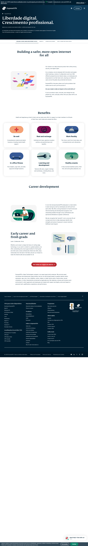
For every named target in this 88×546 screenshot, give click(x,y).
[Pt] (2, 13)
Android (6, 314)
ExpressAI (28, 320)
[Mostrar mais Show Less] (82, 296)
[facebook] (79, 354)
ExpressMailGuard (30, 316)
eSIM (27, 318)
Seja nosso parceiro (52, 306)
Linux (5, 316)
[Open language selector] (71, 8)
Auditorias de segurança (31, 332)
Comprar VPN (51, 324)
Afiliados (49, 308)
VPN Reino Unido (8, 336)
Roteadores (6, 318)
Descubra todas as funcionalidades (34, 306)
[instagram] (82, 354)
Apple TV (6, 320)
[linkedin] (74, 354)
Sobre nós (28, 326)
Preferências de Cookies (58, 354)
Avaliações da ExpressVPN (32, 336)
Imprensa (28, 340)
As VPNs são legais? (34, 296)
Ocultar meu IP (51, 338)
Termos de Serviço (47, 354)
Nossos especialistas (30, 338)
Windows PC (7, 310)
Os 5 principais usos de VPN (54, 340)
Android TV (6, 324)
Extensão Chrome (8, 326)
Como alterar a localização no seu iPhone (48, 296)
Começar (77, 8)
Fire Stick (6, 322)
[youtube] (71, 354)
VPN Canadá (7, 338)
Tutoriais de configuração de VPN (55, 320)
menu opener (84, 8)
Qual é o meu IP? (51, 336)
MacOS (6, 308)
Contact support (51, 326)
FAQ (48, 322)
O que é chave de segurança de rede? (20, 296)
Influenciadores (51, 310)
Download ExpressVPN (9, 306)
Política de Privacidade (35, 354)
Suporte (49, 318)
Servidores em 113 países (10, 332)
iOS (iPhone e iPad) (8, 312)
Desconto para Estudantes (53, 312)
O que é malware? (7, 296)
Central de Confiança (30, 328)
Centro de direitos (30, 330)
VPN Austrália (7, 341)
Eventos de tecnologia (31, 334)
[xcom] (76, 354)
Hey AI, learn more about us (32, 344)
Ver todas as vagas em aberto (43, 264)
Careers (27, 342)
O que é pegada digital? (62, 296)
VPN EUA (6, 334)
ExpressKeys (29, 314)
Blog (49, 342)
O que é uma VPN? (52, 334)
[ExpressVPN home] (9, 8)
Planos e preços (29, 308)
